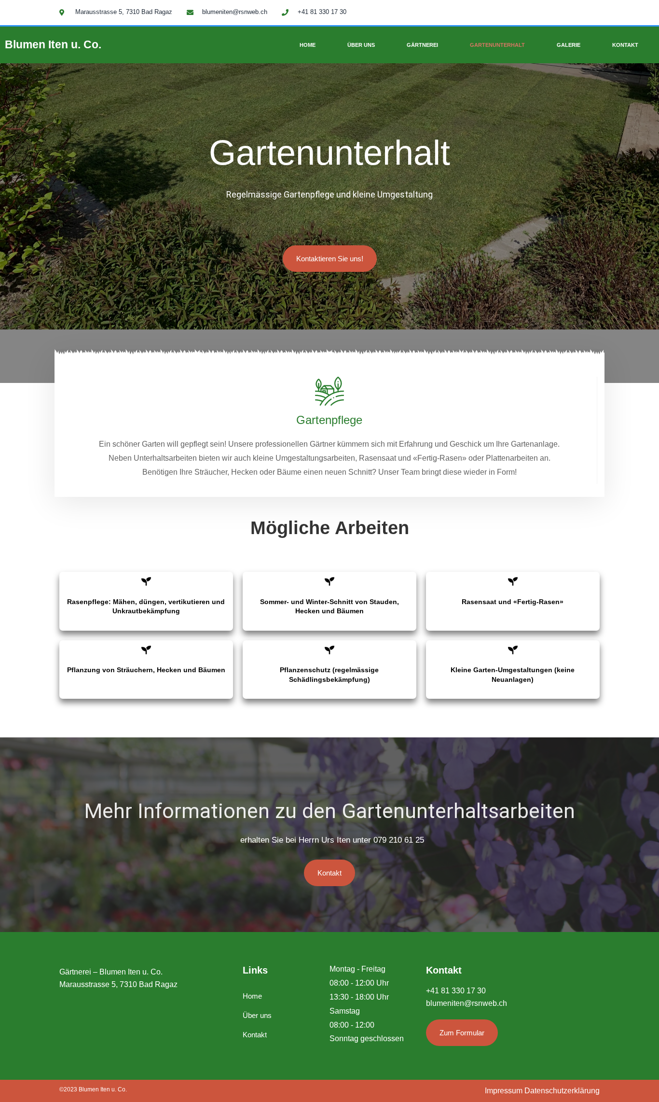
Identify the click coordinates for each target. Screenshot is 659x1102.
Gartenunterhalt (497, 45)
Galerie (568, 45)
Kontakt (625, 45)
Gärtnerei (422, 45)
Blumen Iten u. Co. (53, 44)
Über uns (361, 45)
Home (308, 45)
